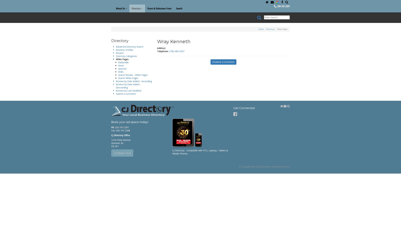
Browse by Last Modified (128, 90)
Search (179, 8)
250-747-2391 (283, 6)
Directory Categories (126, 56)
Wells (120, 71)
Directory (270, 29)
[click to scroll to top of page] (397, 222)
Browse (120, 52)
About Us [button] (120, 8)
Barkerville (123, 62)
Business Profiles (124, 49)
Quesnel (122, 68)
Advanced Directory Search (129, 46)
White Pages (122, 59)
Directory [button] (136, 8)
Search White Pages (128, 78)
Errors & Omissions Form (159, 8)
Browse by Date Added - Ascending (134, 81)
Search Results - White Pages (133, 74)
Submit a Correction (224, 61)
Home (261, 29)
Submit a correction (126, 93)
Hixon (121, 65)
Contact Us (122, 153)
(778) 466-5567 (176, 51)
